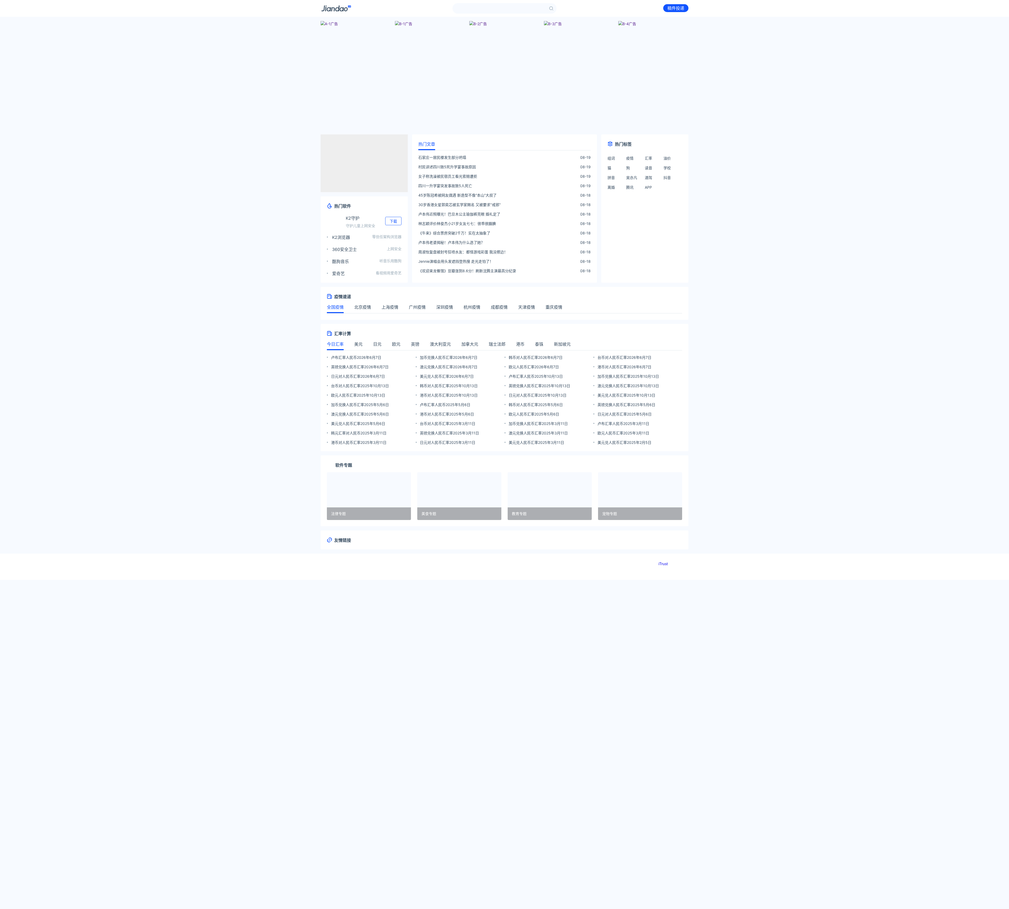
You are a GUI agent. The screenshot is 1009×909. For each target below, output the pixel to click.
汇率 (648, 158)
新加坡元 (562, 344)
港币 (520, 344)
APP (648, 187)
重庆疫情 (553, 307)
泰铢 (539, 344)
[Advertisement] (504, 93)
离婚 (611, 187)
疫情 (630, 158)
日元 (377, 344)
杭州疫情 (472, 307)
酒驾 (648, 177)
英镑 (415, 344)
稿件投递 (675, 8)
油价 (667, 158)
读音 (648, 168)
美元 (358, 344)
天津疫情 (526, 307)
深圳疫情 (444, 307)
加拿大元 (469, 344)
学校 (667, 168)
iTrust (663, 563)
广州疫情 (417, 307)
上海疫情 (390, 307)
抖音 (667, 177)
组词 (611, 158)
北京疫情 (362, 307)
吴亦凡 (631, 177)
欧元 (396, 344)
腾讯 (630, 187)
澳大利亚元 (440, 344)
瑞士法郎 (497, 344)
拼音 (611, 177)
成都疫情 (499, 307)
